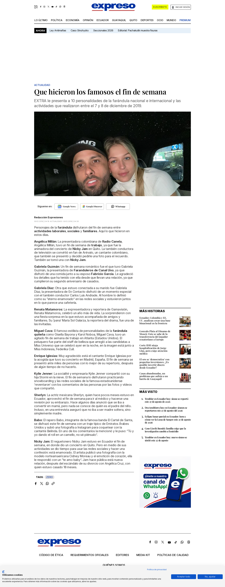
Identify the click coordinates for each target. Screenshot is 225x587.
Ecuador (103, 20)
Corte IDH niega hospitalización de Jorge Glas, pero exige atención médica (153, 349)
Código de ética (51, 555)
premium (185, 20)
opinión (88, 20)
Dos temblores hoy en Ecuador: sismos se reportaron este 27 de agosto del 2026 (166, 409)
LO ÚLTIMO (41, 20)
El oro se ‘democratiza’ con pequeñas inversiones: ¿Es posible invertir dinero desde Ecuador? (154, 363)
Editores (122, 555)
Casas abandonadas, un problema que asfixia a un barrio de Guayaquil (153, 376)
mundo (171, 20)
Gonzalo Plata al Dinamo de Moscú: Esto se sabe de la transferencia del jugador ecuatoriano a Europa (154, 335)
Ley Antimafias (58, 30)
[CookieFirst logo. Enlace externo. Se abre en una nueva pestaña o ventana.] (3, 571)
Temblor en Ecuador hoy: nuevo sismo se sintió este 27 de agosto (166, 439)
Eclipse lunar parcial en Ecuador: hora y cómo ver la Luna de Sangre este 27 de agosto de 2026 (168, 419)
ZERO (49, 477)
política (56, 20)
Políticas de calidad (173, 555)
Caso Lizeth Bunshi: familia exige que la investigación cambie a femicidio (165, 430)
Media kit (143, 555)
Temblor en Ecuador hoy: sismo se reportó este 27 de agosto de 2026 (166, 400)
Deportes (147, 20)
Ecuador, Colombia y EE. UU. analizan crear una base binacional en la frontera (154, 320)
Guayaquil (119, 20)
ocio (160, 20)
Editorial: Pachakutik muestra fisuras (138, 30)
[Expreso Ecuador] (59, 545)
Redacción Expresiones (48, 217)
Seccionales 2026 (103, 30)
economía (72, 20)
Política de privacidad (157, 569)
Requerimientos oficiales (90, 555)
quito (133, 20)
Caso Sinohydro (80, 30)
